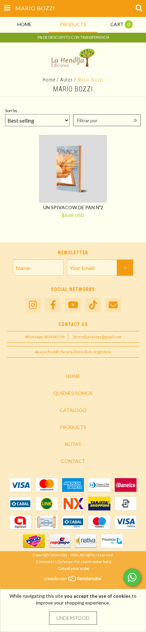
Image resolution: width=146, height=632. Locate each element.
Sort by (11, 110)
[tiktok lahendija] (93, 305)
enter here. (102, 561)
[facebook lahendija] (53, 305)
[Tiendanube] (73, 580)
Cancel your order (74, 568)
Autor (66, 80)
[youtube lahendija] (73, 305)
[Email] (113, 305)
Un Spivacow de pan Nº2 (73, 207)
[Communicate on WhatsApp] (132, 577)
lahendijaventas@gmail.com (97, 337)
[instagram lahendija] (33, 305)
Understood (73, 618)
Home (49, 80)
